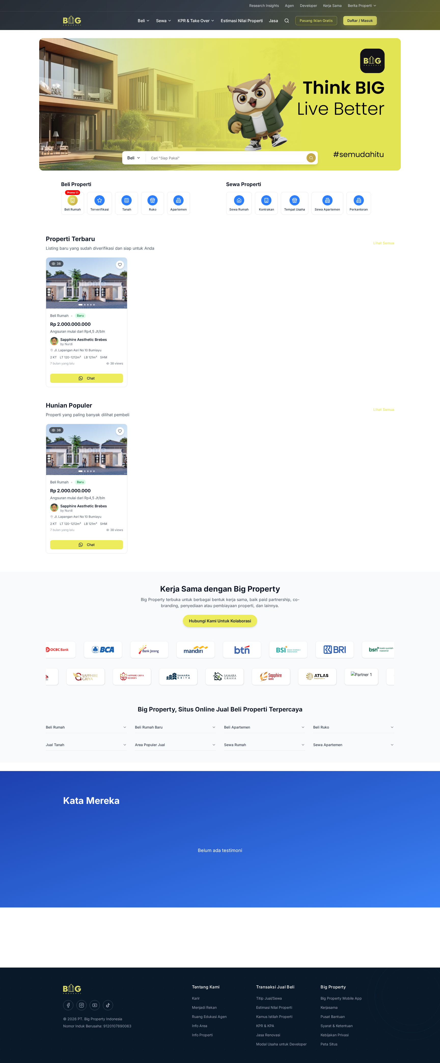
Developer (308, 5)
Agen (289, 5)
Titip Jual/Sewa (269, 998)
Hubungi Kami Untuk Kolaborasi (220, 620)
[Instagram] (81, 1005)
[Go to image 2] (85, 304)
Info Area (199, 1026)
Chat (91, 378)
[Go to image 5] (94, 304)
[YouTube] (95, 1005)
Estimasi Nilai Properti (242, 20)
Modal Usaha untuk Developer (281, 1044)
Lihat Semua (383, 243)
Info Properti (202, 1035)
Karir (196, 998)
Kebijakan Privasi (335, 1035)
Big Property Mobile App (341, 998)
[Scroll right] (393, 491)
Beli (141, 20)
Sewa (161, 20)
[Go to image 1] (80, 304)
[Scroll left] (47, 491)
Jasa (273, 20)
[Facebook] (68, 1005)
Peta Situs (329, 1044)
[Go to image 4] (91, 304)
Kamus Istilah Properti (274, 1016)
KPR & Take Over (194, 20)
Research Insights (264, 5)
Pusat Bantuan (333, 1016)
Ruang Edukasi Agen (209, 1016)
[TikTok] (108, 1005)
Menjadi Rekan (204, 1007)
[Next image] (121, 283)
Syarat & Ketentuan (337, 1026)
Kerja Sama (332, 5)
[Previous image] (52, 283)
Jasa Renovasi (268, 1035)
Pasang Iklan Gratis (316, 20)
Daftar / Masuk (360, 20)
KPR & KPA (265, 1026)
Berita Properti (360, 5)
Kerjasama (329, 1007)
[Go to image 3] (88, 304)
